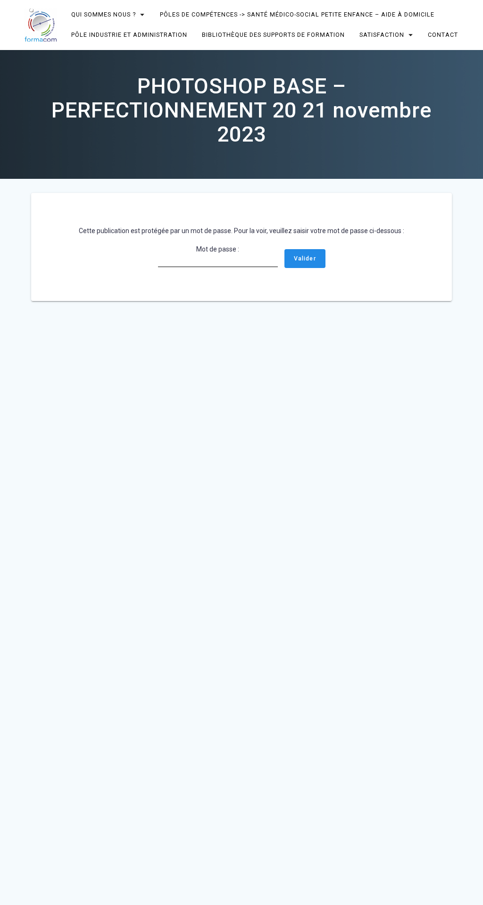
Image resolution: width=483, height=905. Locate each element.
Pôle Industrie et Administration (130, 34)
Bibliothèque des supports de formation (273, 34)
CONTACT (443, 34)
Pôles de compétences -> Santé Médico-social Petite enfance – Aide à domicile (297, 14)
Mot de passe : (217, 249)
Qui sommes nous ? (104, 14)
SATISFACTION (381, 34)
